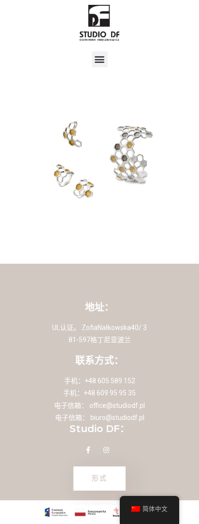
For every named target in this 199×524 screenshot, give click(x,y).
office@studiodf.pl (117, 405)
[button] (100, 59)
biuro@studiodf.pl (117, 417)
